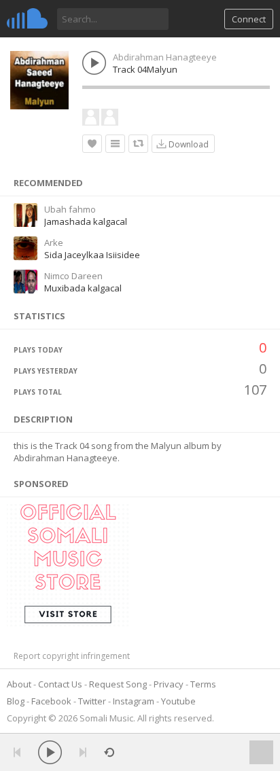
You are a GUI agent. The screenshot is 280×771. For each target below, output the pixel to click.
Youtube (178, 701)
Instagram (133, 701)
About (19, 684)
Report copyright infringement (72, 656)
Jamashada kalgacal (85, 221)
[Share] (138, 144)
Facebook (51, 701)
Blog (15, 701)
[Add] (115, 144)
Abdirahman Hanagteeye (165, 57)
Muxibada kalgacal (83, 288)
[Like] (92, 144)
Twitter (92, 701)
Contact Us (60, 684)
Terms (203, 684)
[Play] (50, 752)
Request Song (118, 684)
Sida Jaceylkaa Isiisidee (92, 255)
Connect (249, 19)
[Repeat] (109, 752)
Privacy (168, 684)
